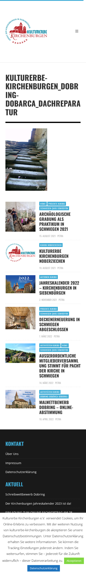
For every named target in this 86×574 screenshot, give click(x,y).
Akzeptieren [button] (74, 561)
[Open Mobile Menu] (77, 31)
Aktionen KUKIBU (48, 277)
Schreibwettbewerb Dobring (25, 494)
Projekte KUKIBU (56, 203)
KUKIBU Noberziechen (51, 245)
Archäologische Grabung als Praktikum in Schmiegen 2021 (55, 221)
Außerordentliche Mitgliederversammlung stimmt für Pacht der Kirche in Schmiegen (60, 366)
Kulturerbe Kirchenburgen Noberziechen (53, 256)
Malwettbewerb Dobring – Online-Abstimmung (56, 407)
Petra (60, 236)
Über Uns (12, 454)
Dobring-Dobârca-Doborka (54, 396)
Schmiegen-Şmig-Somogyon (54, 208)
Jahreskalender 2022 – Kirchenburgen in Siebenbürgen (59, 288)
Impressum (13, 463)
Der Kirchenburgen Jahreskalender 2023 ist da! (38, 503)
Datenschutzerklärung (21, 472)
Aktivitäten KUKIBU (49, 345)
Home (43, 203)
